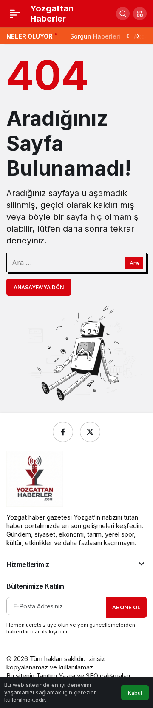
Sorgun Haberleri (95, 36)
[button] (140, 13)
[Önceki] (127, 35)
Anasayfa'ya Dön (39, 287)
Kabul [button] (135, 693)
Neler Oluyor (29, 36)
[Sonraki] (138, 35)
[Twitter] (90, 432)
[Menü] (14, 13)
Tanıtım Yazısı (55, 676)
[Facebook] (63, 432)
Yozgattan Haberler (52, 13)
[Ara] (123, 13)
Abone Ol (126, 607)
